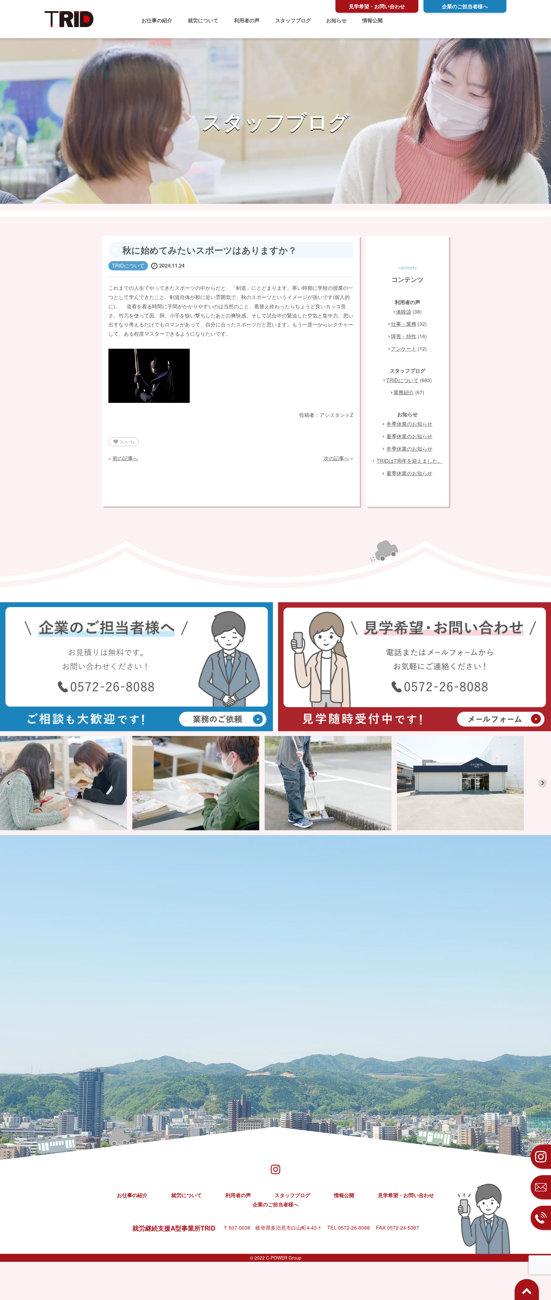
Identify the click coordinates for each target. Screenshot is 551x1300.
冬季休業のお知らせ (409, 423)
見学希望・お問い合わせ (377, 6)
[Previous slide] (8, 783)
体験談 (403, 311)
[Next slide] (542, 783)
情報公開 (372, 20)
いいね (124, 442)
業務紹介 (403, 392)
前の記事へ (125, 458)
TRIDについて (402, 380)
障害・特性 (403, 336)
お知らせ (336, 20)
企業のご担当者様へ (465, 6)
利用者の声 (247, 20)
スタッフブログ (293, 20)
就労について (203, 20)
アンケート (403, 348)
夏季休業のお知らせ (409, 436)
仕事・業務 (403, 323)
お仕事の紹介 (157, 20)
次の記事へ (336, 458)
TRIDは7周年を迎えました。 (410, 460)
